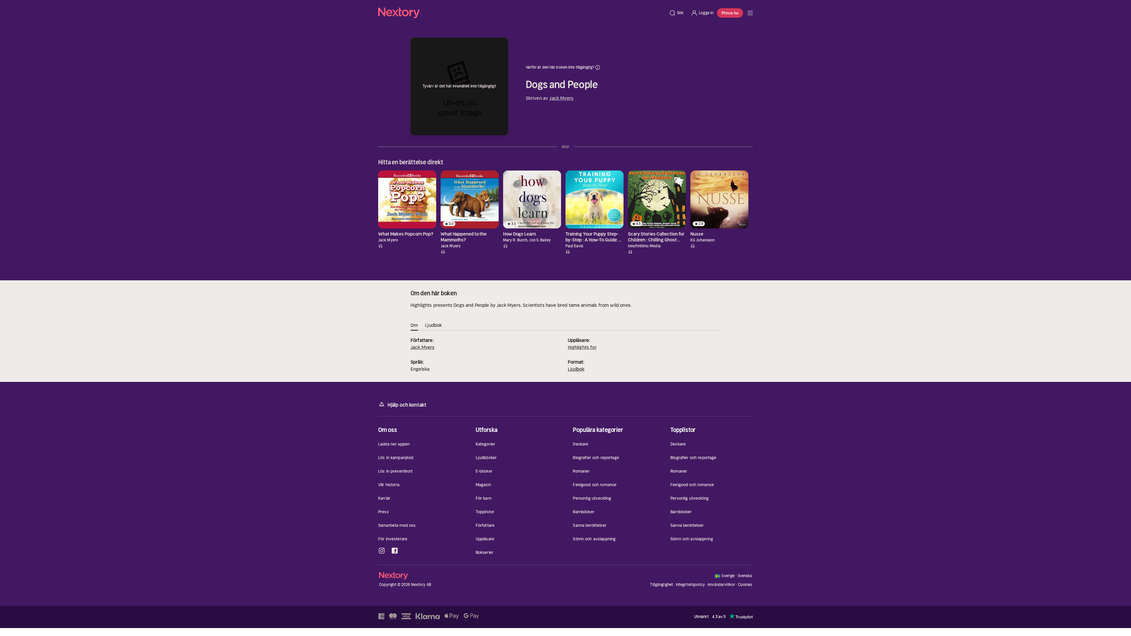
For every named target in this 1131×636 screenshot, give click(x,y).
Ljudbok (576, 371)
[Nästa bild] (748, 163)
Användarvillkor (721, 586)
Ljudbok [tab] (433, 327)
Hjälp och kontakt (407, 407)
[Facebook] (394, 552)
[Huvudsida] (750, 13)
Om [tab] (414, 327)
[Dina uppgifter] (597, 67)
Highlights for (582, 349)
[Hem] (521, 13)
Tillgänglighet (661, 586)
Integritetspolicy (690, 586)
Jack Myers (561, 98)
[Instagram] (381, 552)
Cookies (745, 587)
